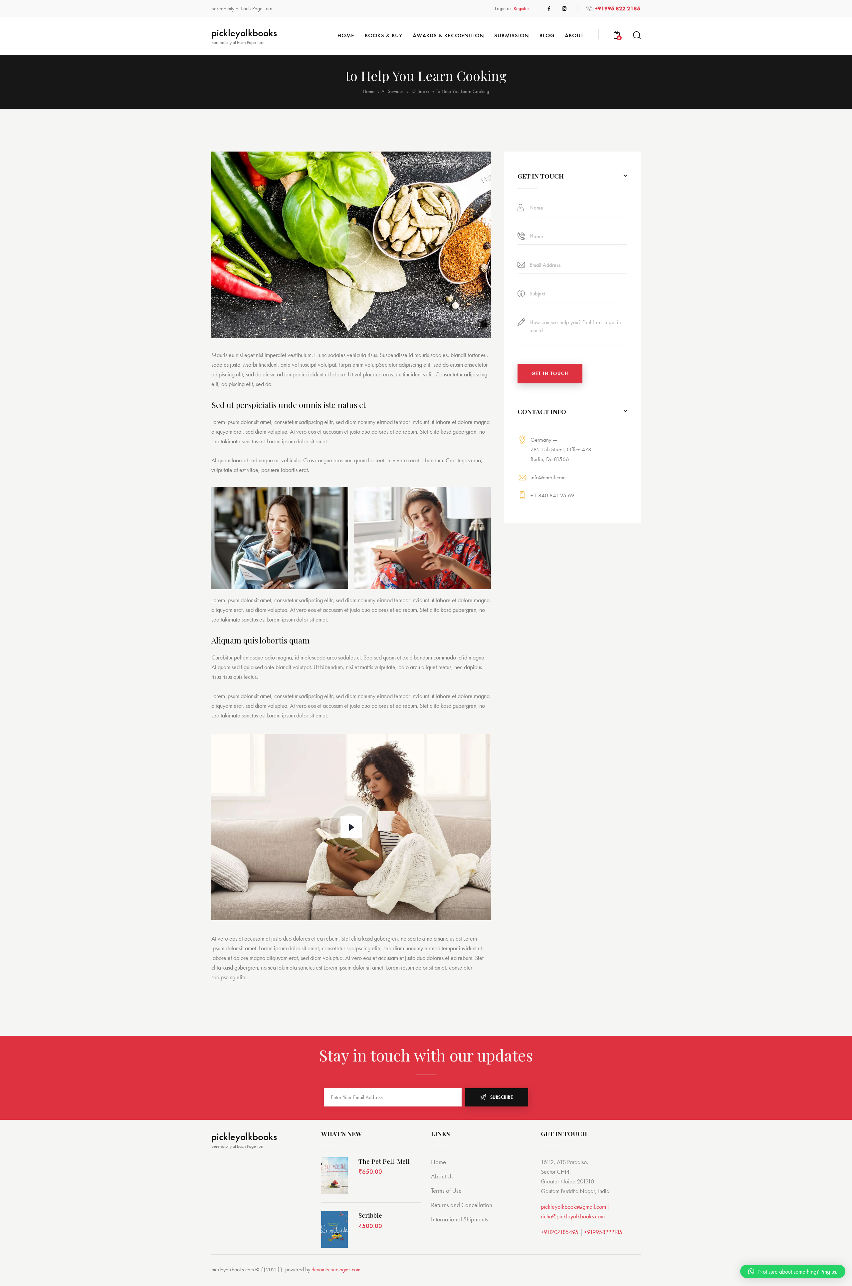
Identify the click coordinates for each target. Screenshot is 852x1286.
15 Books (420, 91)
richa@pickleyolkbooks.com (573, 1216)
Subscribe (501, 1097)
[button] (792, 1271)
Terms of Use (446, 1190)
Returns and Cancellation (461, 1205)
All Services (392, 91)
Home (368, 91)
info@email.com (548, 477)
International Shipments (459, 1219)
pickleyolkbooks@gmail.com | (575, 1206)
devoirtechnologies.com (336, 1269)
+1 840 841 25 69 (552, 495)
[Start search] (636, 35)
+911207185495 (559, 1232)
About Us (442, 1176)
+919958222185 (603, 1232)
